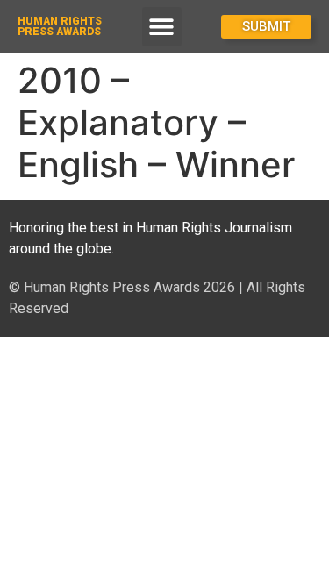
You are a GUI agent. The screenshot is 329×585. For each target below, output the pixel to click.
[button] (162, 26)
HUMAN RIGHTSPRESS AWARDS (60, 26)
